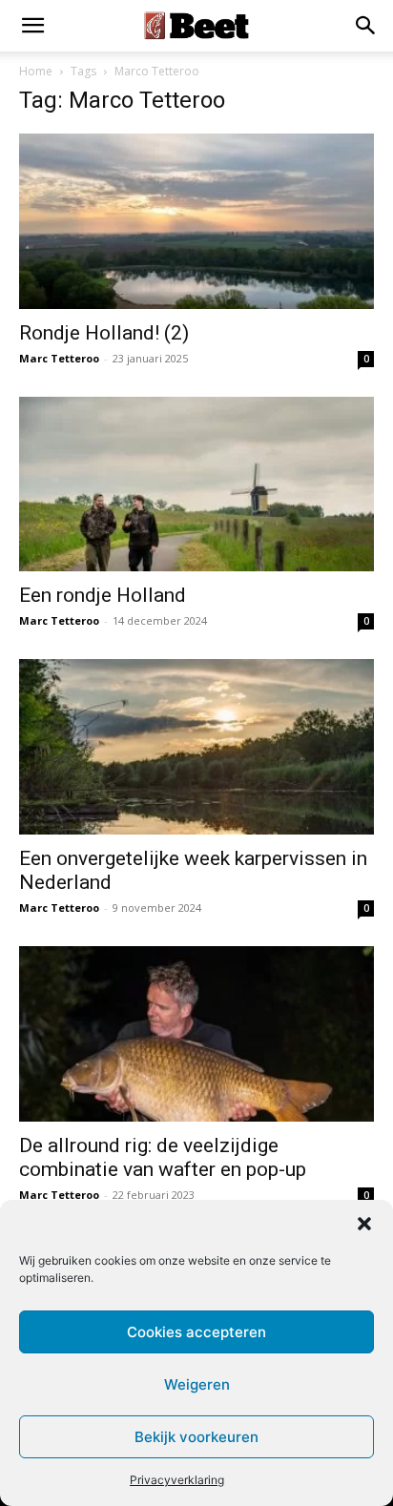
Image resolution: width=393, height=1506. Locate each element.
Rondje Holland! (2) (104, 332)
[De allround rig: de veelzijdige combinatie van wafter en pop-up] (196, 1034)
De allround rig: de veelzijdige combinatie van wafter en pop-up (162, 1157)
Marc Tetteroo (59, 358)
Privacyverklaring (177, 1480)
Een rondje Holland (102, 595)
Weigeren (197, 1384)
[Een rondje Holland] (196, 484)
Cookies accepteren (196, 1332)
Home (35, 71)
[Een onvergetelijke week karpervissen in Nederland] (196, 747)
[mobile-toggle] (32, 26)
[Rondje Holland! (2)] (196, 221)
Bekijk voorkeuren (196, 1437)
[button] (364, 1223)
